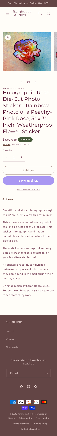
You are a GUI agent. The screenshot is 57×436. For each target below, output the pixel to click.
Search (10, 331)
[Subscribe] (46, 373)
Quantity (7, 150)
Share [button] (9, 199)
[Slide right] (35, 81)
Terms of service (21, 423)
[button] (7, 13)
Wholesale (12, 347)
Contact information (30, 429)
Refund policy (25, 418)
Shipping (6, 144)
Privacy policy (42, 418)
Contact (11, 339)
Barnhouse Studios (26, 413)
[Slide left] (21, 81)
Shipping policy (39, 423)
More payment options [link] (28, 189)
